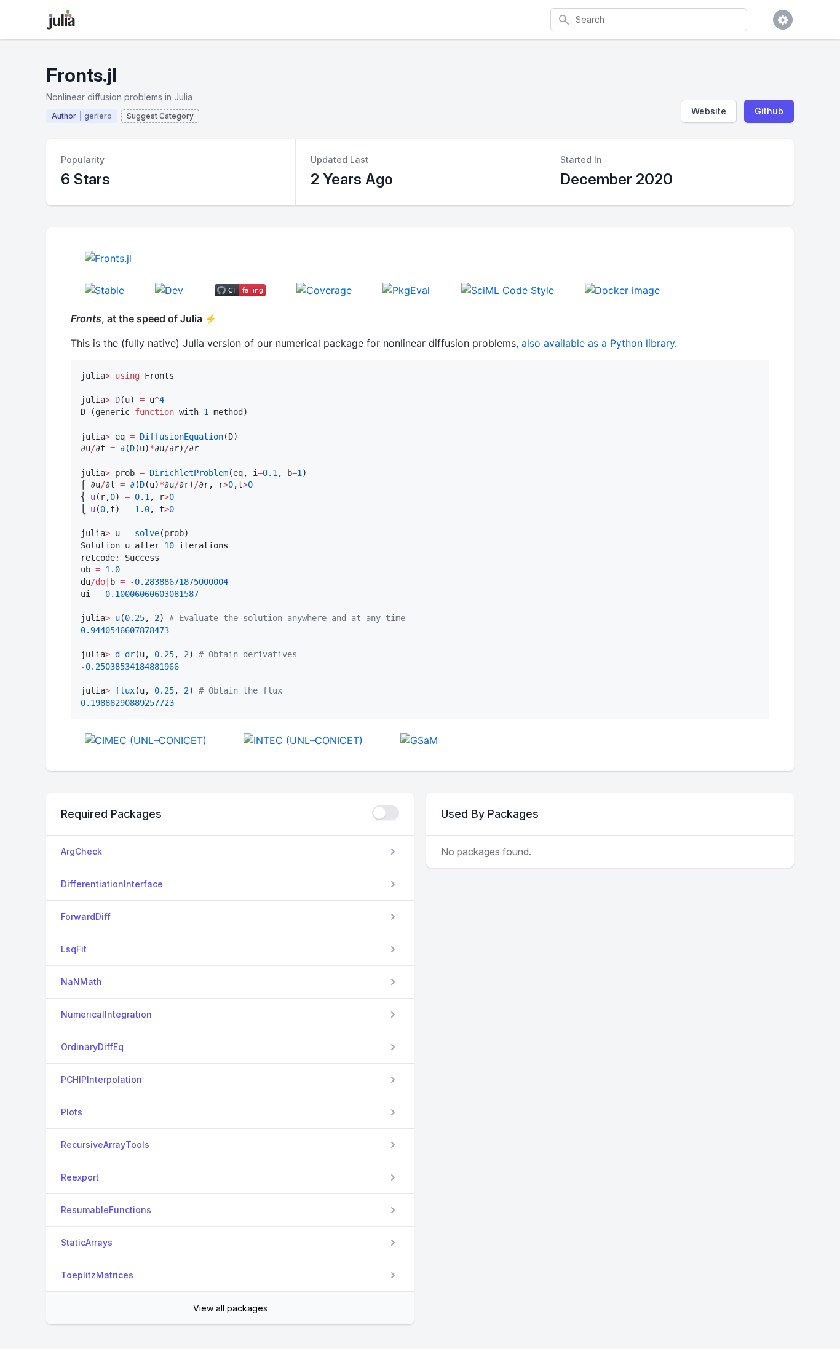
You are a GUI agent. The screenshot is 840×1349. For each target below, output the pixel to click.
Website (708, 111)
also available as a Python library (598, 343)
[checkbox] (385, 812)
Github (769, 111)
